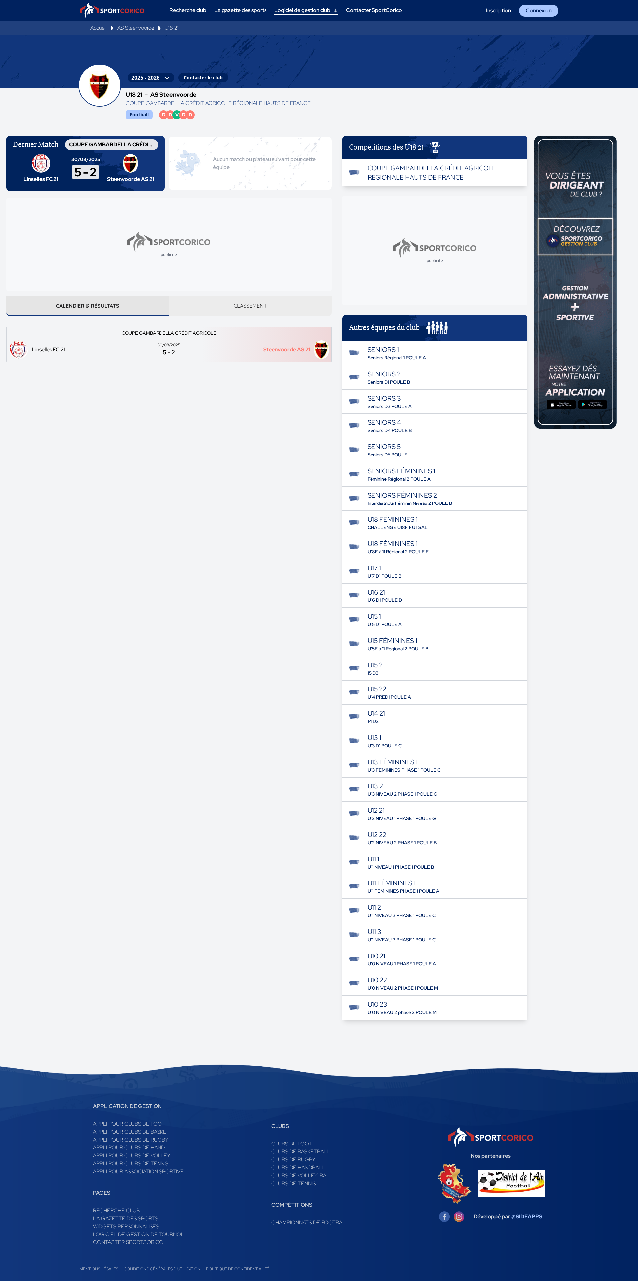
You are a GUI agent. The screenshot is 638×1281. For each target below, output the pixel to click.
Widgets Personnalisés (126, 1226)
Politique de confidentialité (237, 1269)
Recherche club (116, 1210)
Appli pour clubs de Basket (131, 1131)
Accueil (98, 27)
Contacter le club (203, 77)
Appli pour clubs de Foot (129, 1123)
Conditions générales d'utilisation (162, 1269)
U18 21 (172, 27)
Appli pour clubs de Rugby (130, 1139)
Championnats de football (309, 1222)
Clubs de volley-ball (301, 1175)
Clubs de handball (298, 1167)
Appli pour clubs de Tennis (130, 1163)
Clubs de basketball (300, 1151)
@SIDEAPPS (526, 1216)
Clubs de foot (291, 1143)
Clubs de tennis (293, 1183)
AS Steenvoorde (135, 27)
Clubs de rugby (293, 1159)
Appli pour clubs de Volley (131, 1155)
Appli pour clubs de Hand (129, 1147)
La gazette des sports (125, 1218)
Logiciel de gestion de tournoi (137, 1234)
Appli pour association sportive (138, 1171)
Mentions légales (99, 1269)
